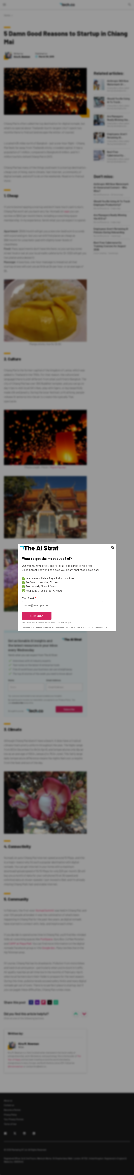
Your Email (29, 598)
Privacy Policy (74, 627)
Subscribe (36, 615)
